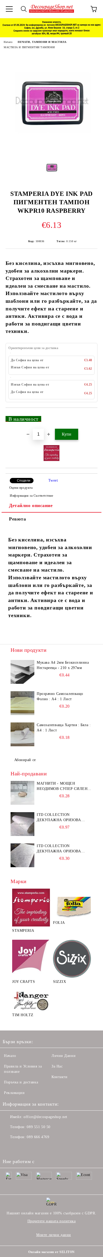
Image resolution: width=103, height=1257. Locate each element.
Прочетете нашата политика (51, 1221)
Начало (8, 41)
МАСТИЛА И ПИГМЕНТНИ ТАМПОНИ (29, 47)
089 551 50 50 (38, 1127)
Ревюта (17, 519)
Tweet (53, 480)
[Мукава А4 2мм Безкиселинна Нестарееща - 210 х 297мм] (22, 672)
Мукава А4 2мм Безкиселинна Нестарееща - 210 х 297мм (63, 665)
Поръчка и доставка (21, 1082)
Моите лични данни (53, 1235)
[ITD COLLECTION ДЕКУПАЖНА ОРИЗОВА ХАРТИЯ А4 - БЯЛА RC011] (22, 824)
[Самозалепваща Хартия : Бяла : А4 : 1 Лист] (22, 734)
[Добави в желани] (90, 416)
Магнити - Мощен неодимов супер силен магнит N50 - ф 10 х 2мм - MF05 (63, 786)
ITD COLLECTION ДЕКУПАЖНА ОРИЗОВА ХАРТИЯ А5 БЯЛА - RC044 (61, 849)
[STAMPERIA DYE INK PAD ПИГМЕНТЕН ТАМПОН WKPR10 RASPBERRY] (51, 151)
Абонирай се (25, 760)
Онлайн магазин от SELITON (51, 1252)
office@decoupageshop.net (45, 1117)
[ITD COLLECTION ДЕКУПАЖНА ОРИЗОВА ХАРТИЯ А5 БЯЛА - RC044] (22, 855)
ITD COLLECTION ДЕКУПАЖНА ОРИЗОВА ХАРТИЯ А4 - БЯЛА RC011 (61, 818)
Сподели (23, 480)
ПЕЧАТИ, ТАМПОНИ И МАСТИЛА (42, 41)
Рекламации (14, 1093)
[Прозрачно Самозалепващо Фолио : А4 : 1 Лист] (22, 703)
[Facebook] (9, 1147)
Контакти (59, 1077)
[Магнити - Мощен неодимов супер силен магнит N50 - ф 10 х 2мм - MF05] (22, 793)
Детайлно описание (31, 505)
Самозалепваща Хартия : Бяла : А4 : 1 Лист (64, 727)
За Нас (57, 1066)
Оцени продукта (20, 488)
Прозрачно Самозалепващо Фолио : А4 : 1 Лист (60, 696)
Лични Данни (64, 1056)
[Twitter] (21, 1147)
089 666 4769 (38, 1137)
